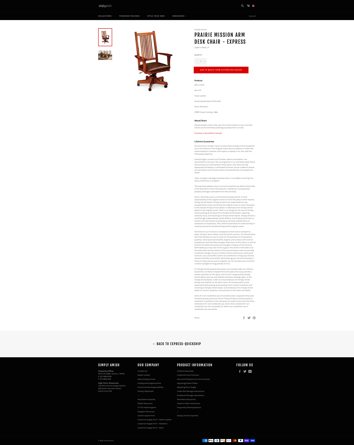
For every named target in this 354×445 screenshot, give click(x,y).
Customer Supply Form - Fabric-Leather (155, 419)
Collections (105, 16)
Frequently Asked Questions (189, 407)
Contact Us (142, 371)
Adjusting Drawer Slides (187, 383)
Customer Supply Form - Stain (151, 428)
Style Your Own (156, 16)
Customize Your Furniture (188, 375)
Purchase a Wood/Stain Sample (208, 133)
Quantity (198, 55)
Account (252, 16)
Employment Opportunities (149, 383)
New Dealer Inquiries (146, 399)
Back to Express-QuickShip (178, 344)
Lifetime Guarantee (185, 371)
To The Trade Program (147, 407)
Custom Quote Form (146, 415)
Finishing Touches (129, 16)
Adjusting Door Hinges (186, 387)
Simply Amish (109, 441)
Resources (178, 16)
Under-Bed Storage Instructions (190, 391)
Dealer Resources (145, 403)
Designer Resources (146, 411)
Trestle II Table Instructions (188, 403)
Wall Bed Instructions (186, 399)
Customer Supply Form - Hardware (152, 423)
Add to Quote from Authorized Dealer (221, 70)
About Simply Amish (146, 379)
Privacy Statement (145, 391)
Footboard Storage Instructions (190, 395)
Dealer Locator (144, 375)
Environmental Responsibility (150, 387)
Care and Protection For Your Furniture (193, 379)
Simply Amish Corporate (187, 415)
